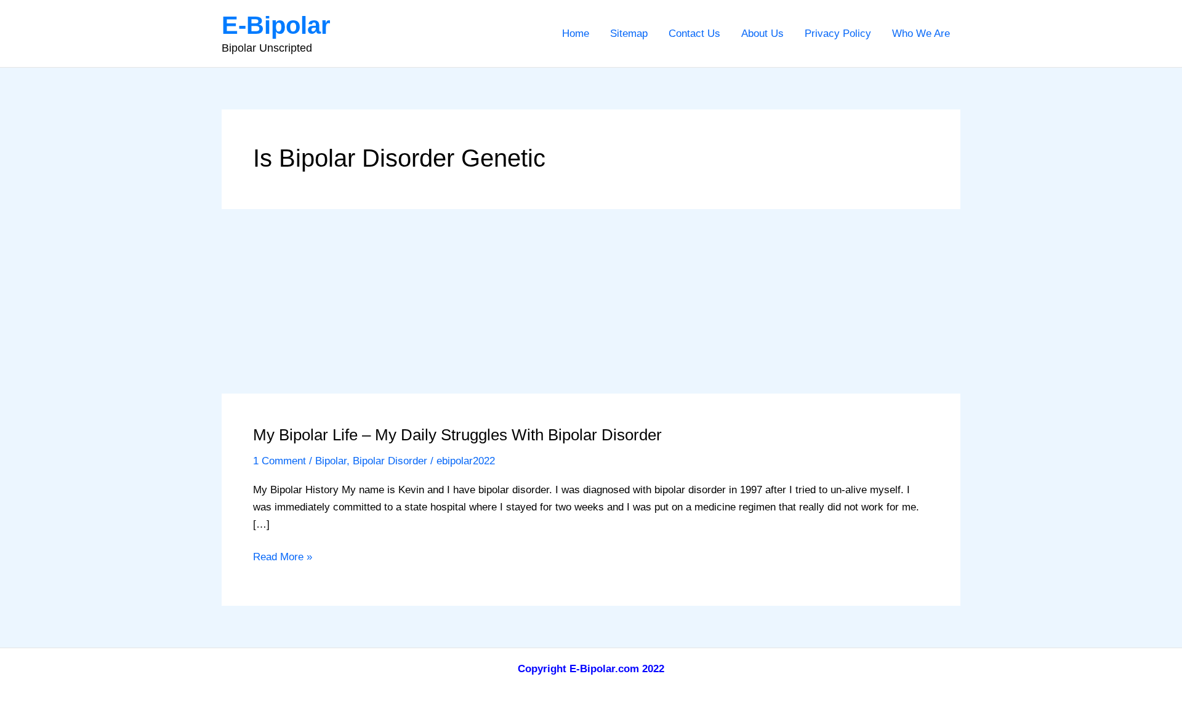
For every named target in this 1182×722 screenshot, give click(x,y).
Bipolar (331, 461)
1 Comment (279, 461)
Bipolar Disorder (390, 461)
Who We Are (921, 33)
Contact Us (694, 33)
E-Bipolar (276, 25)
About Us (762, 33)
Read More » (282, 558)
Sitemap (629, 33)
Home (575, 33)
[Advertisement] (591, 301)
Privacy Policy (838, 33)
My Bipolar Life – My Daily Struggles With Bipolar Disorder (457, 435)
